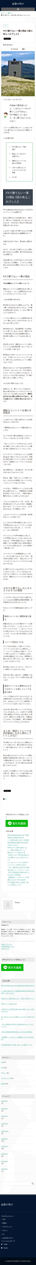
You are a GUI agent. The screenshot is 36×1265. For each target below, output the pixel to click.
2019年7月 (4, 1154)
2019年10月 (4, 1131)
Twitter (6, 1244)
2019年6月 (4, 1161)
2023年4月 (4, 1101)
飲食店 (3, 1084)
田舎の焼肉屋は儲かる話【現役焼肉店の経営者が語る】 (18, 985)
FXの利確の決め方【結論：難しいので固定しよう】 (16, 1045)
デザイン (4, 1073)
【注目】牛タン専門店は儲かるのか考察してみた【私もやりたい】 (18, 857)
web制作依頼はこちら (7, 946)
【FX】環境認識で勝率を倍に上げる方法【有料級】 (16, 1032)
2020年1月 (4, 1116)
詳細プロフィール (6, 944)
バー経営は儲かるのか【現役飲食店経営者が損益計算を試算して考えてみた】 (18, 842)
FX (6, 799)
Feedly (5, 1248)
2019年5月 (4, 1169)
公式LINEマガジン (8, 1238)
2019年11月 (4, 1123)
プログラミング (6, 1078)
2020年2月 (4, 1108)
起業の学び (18, 3)
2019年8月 (4, 1146)
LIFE (2, 1067)
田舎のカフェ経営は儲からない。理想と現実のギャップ (18, 998)
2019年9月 (4, 1139)
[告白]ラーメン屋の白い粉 (16, 852)
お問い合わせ (5, 949)
